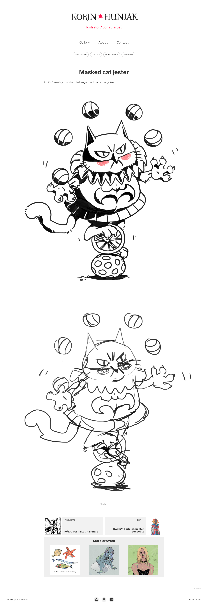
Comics (96, 54)
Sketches (128, 54)
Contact (123, 42)
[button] (197, 588)
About (103, 42)
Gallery (84, 42)
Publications (111, 54)
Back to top (195, 599)
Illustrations (81, 54)
